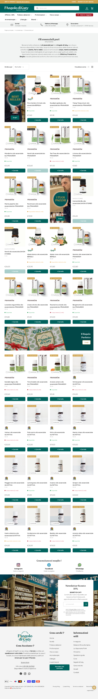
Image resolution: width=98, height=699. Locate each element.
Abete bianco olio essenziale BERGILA (37, 255)
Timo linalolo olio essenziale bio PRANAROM (37, 383)
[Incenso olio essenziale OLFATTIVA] (60, 464)
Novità (52, 641)
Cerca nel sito (78, 666)
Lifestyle (52, 659)
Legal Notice (90, 690)
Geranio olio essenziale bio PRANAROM (82, 255)
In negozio (77, 641)
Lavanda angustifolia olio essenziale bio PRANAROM (14, 306)
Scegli (86, 342)
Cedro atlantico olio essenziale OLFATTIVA (12, 534)
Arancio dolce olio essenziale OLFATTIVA (83, 534)
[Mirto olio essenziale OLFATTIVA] (60, 414)
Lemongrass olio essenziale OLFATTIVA (37, 484)
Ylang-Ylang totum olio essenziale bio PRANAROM (82, 104)
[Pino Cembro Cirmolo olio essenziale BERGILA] (37, 85)
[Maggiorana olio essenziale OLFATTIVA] (15, 464)
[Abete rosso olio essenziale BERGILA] (60, 236)
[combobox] (56, 8)
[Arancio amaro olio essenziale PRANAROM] (60, 363)
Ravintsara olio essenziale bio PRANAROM (36, 205)
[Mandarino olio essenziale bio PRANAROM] (15, 135)
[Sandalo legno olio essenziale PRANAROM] (15, 363)
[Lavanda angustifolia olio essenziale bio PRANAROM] (15, 286)
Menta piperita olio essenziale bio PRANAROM (14, 205)
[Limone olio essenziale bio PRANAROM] (83, 135)
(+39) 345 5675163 (28, 666)
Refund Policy (89, 686)
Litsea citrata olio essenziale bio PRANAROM (37, 306)
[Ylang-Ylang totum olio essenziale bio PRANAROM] (83, 85)
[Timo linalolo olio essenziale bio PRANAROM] (37, 363)
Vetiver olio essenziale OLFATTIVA (13, 433)
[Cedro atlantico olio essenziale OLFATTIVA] (15, 515)
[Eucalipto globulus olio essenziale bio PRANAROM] (60, 85)
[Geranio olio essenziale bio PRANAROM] (83, 236)
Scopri (15, 117)
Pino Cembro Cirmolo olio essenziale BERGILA (36, 104)
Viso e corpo (54, 652)
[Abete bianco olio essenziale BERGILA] (37, 236)
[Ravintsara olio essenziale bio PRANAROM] (37, 185)
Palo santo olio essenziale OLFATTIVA (36, 433)
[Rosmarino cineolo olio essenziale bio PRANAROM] (60, 286)
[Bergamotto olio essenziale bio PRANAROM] (83, 286)
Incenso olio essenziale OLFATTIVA (58, 484)
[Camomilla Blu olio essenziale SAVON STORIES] (83, 185)
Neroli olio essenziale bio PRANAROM (36, 154)
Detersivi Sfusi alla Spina (82, 645)
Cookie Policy (66, 686)
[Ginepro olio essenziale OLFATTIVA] (83, 464)
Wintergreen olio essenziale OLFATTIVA (83, 383)
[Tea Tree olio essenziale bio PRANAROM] (60, 135)
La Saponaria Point (80, 648)
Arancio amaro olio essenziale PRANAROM (58, 383)
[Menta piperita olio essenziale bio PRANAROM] (15, 185)
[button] (92, 8)
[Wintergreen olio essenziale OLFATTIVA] (83, 363)
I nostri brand (54, 662)
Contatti (76, 672)
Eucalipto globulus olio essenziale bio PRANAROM (59, 104)
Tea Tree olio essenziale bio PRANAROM (59, 154)
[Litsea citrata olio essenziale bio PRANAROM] (37, 286)
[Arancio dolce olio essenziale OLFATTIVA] (83, 515)
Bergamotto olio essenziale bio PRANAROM (82, 306)
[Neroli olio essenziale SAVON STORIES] (15, 236)
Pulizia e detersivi (55, 645)
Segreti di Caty (78, 662)
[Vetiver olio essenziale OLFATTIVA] (15, 414)
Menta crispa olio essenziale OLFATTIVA (83, 433)
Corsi (75, 659)
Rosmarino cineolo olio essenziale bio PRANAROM (59, 306)
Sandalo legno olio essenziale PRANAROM (13, 383)
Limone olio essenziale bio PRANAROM (82, 154)
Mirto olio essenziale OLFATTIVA (57, 433)
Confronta (33, 93)
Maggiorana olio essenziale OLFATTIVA (14, 484)
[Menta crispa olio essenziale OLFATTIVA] (83, 414)
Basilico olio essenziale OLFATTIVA (58, 534)
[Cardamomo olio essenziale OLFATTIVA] (37, 515)
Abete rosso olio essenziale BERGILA (59, 255)
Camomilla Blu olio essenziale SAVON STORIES (82, 202)
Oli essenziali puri (28, 30)
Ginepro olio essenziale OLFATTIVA (81, 484)
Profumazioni (54, 648)
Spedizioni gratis (79, 655)
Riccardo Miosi (17, 688)
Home (52, 638)
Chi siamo (77, 652)
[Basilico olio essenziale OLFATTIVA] (60, 515)
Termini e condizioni (78, 686)
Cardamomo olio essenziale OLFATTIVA (37, 534)
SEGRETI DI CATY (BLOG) (85, 2)
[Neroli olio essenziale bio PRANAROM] (37, 135)
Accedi (76, 669)
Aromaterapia (19, 30)
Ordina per (8, 67)
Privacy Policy (73, 609)
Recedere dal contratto (59, 667)
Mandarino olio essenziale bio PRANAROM (14, 154)
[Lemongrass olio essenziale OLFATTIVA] (37, 464)
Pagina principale (9, 30)
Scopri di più (25, 662)
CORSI (74, 2)
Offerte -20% (9, 15)
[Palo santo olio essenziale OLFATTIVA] (37, 414)
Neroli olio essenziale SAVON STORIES (15, 253)
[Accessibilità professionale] (94, 687)
